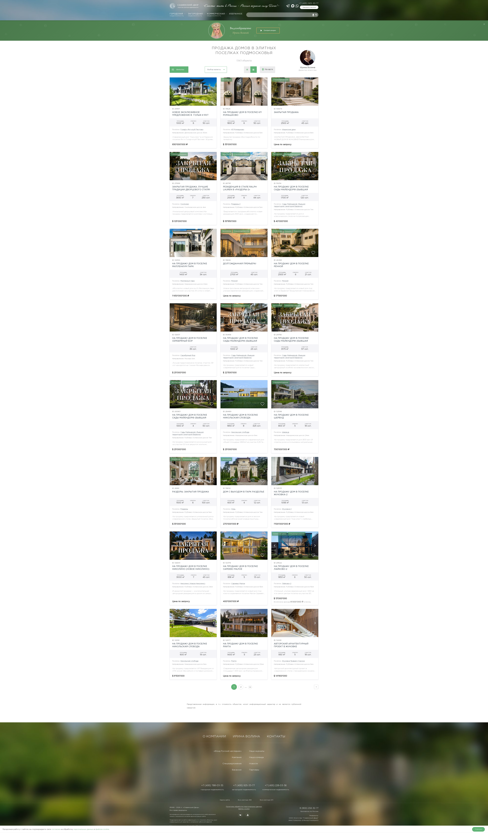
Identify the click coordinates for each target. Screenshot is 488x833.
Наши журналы (256, 751)
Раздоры (184, 509)
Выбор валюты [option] (214, 69)
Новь (233, 509)
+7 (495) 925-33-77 (308, 3)
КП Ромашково (237, 129)
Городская (177, 15)
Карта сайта (225, 800)
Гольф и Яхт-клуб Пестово (191, 129)
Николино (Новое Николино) (192, 583)
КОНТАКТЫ (276, 736)
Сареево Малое (238, 583)
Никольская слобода (240, 432)
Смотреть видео (270, 30)
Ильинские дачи (289, 129)
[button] (173, 91)
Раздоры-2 (235, 204)
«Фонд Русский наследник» (227, 751)
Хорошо (478, 829)
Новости (253, 764)
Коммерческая (216, 15)
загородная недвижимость (244, 789)
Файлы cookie (244, 809)
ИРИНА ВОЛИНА (246, 736)
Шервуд (285, 432)
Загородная (195, 15)
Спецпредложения (232, 764)
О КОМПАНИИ (214, 736)
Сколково (184, 204)
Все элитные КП (266, 800)
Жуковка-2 (287, 509)
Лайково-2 (286, 583)
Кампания (236, 757)
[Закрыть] (484, 24)
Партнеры (254, 770)
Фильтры (180, 69)
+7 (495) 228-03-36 (276, 786)
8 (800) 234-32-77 (309, 808)
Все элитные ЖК (245, 800)
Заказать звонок (309, 7)
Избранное (235, 14)
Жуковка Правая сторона (293, 661)
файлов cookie (102, 829)
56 (250, 687)
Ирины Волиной (241, 32)
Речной (234, 281)
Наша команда (256, 757)
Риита (233, 661)
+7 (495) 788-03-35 (212, 786)
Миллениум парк (187, 281)
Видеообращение (240, 28)
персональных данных (83, 829)
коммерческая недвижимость (275, 789)
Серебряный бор (187, 355)
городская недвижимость (212, 789)
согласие (56, 829)
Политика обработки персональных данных (244, 806)
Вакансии (236, 770)
